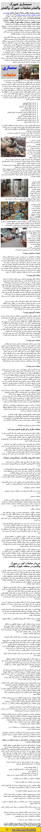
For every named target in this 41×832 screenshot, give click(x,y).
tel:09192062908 (24, 829)
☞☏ (20, 829)
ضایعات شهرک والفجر (23, 15)
